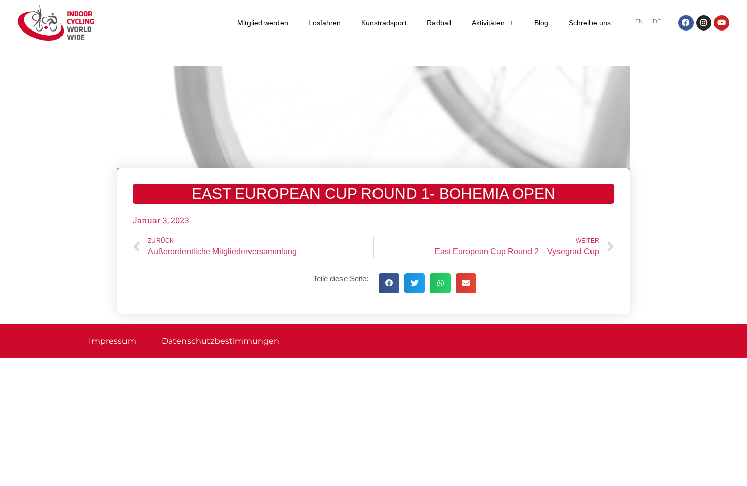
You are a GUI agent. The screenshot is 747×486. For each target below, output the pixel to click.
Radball (439, 23)
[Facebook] (686, 23)
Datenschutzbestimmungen (220, 341)
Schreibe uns (590, 23)
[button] (389, 283)
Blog (541, 23)
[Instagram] (703, 23)
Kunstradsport (384, 23)
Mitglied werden (262, 23)
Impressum (112, 341)
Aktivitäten (488, 23)
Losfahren (324, 23)
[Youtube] (721, 23)
